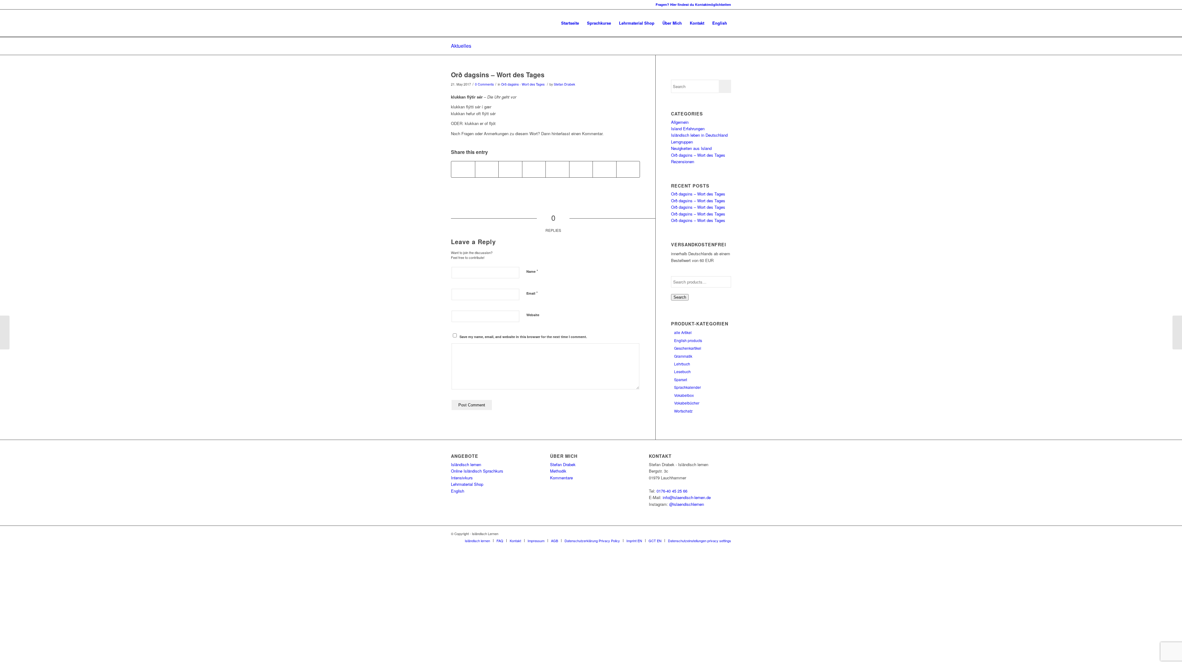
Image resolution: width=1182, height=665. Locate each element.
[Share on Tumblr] (557, 169)
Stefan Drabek (564, 84)
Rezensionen (682, 161)
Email (532, 293)
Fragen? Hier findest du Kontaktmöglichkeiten (693, 4)
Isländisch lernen (466, 464)
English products (688, 340)
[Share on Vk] (581, 169)
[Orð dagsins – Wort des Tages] (5, 332)
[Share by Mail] (628, 169)
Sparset (680, 379)
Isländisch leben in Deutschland (699, 135)
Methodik (558, 471)
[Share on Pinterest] (510, 169)
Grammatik (683, 356)
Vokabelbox (684, 395)
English (457, 491)
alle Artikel (683, 332)
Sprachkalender (687, 387)
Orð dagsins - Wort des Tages (523, 84)
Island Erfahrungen (688, 128)
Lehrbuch (682, 363)
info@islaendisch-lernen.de (687, 497)
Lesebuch (682, 371)
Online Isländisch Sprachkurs (477, 471)
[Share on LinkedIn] (534, 169)
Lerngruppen (682, 142)
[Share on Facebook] (463, 169)
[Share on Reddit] (604, 169)
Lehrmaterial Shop (467, 484)
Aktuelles (461, 45)
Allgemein (680, 122)
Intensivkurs (462, 478)
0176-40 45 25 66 (672, 491)
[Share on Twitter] (487, 169)
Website (532, 314)
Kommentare (561, 478)
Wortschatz (683, 410)
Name (532, 271)
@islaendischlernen (686, 504)
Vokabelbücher (686, 402)
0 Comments (484, 84)
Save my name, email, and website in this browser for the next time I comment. (523, 336)
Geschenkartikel (687, 348)
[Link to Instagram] (452, 4)
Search (679, 297)
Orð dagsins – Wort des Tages (498, 74)
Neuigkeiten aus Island (691, 148)
